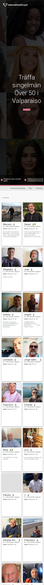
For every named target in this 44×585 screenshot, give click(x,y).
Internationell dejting (17, 188)
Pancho (7, 495)
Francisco (8, 404)
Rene (5, 450)
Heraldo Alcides (10, 540)
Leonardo (8, 359)
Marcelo (7, 224)
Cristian (28, 404)
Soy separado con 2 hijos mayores (10, 458)
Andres (6, 314)
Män (30, 188)
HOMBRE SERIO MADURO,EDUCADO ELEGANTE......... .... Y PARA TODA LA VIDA (32, 324)
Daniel (27, 224)
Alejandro (8, 269)
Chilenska (39, 188)
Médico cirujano (7, 277)
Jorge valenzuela (31, 359)
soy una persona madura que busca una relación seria (32, 458)
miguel (27, 314)
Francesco (29, 540)
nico (26, 450)
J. (25, 495)
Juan (26, 269)
